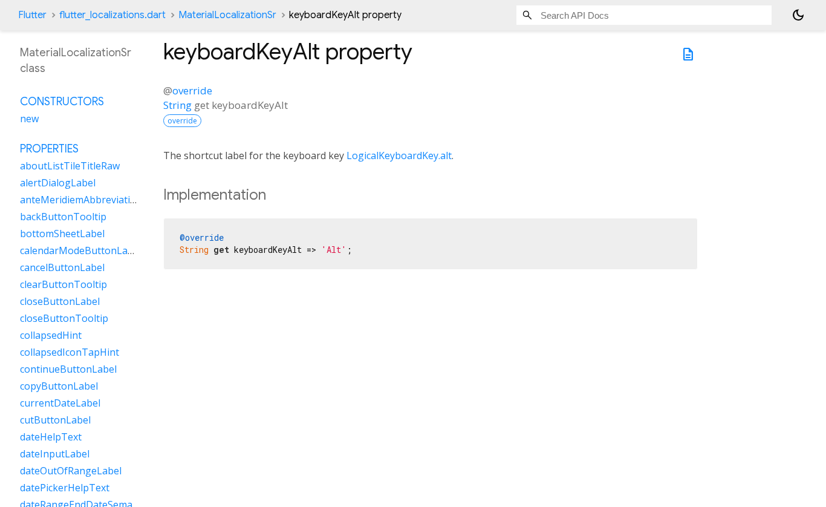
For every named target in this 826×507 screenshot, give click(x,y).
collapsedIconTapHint (69, 352)
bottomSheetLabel (62, 233)
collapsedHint (51, 335)
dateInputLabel (54, 453)
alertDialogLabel (58, 182)
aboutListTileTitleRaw (70, 165)
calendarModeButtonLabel (80, 250)
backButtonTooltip (63, 216)
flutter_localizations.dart (112, 15)
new (29, 118)
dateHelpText (51, 436)
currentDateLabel (60, 403)
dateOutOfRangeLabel (71, 470)
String (177, 105)
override (192, 90)
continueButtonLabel (68, 369)
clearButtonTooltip (63, 284)
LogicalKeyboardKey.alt (399, 155)
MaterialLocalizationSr (227, 15)
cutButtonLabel (55, 420)
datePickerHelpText (64, 487)
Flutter (32, 15)
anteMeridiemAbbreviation (81, 199)
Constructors (62, 101)
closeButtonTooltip (64, 318)
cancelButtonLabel (62, 267)
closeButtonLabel (60, 301)
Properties (49, 148)
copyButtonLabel (59, 386)
